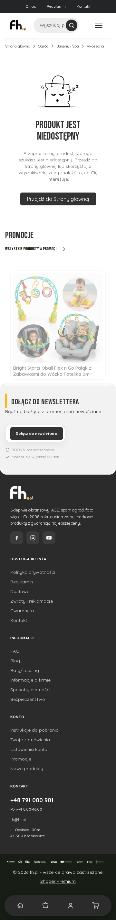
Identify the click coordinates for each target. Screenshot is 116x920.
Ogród (43, 46)
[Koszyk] (95, 906)
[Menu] (99, 25)
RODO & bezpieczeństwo (33, 449)
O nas (31, 6)
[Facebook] (16, 537)
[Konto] (70, 906)
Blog (15, 661)
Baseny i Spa (67, 46)
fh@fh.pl (18, 819)
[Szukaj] (71, 25)
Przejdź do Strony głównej (58, 199)
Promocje (20, 759)
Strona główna (17, 46)
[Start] (20, 906)
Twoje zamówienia (30, 740)
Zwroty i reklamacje (31, 601)
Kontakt (84, 6)
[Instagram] (32, 537)
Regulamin (56, 6)
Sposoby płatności (30, 689)
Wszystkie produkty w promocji (31, 249)
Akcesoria (95, 46)
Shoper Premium (58, 881)
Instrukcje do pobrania (34, 730)
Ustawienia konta (28, 749)
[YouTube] (49, 537)
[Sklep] (45, 906)
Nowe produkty (26, 768)
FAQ (15, 651)
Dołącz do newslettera (36, 433)
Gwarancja (22, 611)
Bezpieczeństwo (27, 699)
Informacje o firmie (30, 680)
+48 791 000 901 (31, 800)
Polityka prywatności (32, 572)
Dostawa (20, 591)
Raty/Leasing (24, 670)
